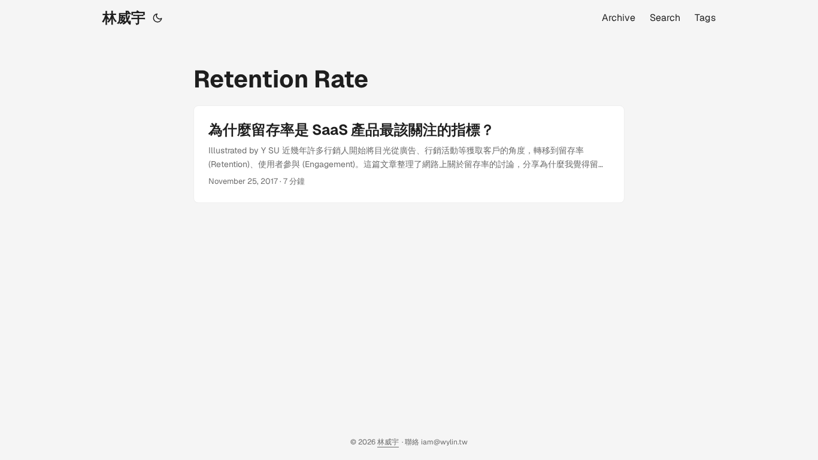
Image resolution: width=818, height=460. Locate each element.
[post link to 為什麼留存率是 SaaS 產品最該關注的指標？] (409, 154)
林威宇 (124, 17)
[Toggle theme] (157, 18)
